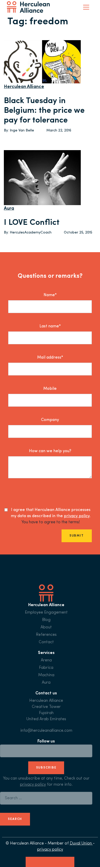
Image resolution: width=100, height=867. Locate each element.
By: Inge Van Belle (19, 130)
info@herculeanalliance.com (46, 731)
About (46, 627)
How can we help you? (50, 451)
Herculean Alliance (24, 87)
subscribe (46, 767)
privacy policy (76, 516)
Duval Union (81, 843)
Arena (46, 660)
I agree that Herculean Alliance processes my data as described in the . (51, 513)
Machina (46, 675)
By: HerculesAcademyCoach (28, 233)
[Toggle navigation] (86, 7)
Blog (46, 620)
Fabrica (46, 668)
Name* (50, 295)
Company (50, 420)
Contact (46, 642)
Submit (76, 535)
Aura (9, 208)
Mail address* (50, 357)
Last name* (50, 326)
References (46, 635)
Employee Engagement (46, 612)
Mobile (50, 389)
